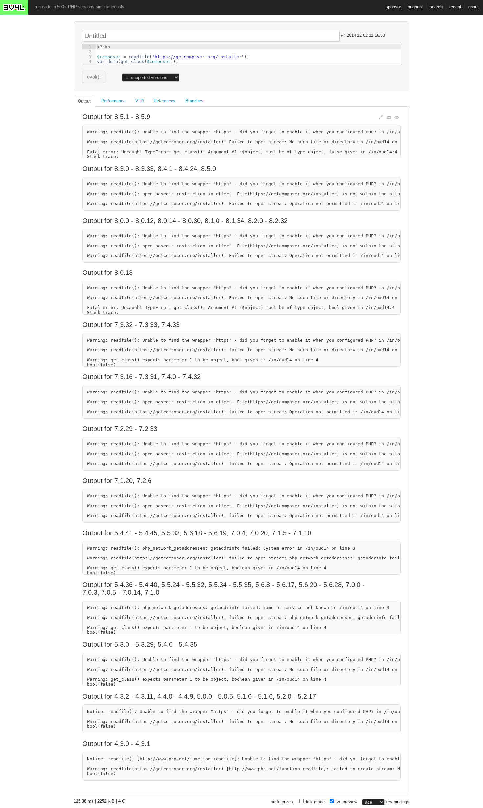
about (473, 6)
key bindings (397, 801)
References (164, 100)
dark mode (315, 801)
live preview (346, 801)
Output (84, 101)
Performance (113, 100)
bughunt (415, 6)
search (436, 6)
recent (455, 6)
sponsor (393, 6)
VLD (139, 100)
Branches (194, 100)
